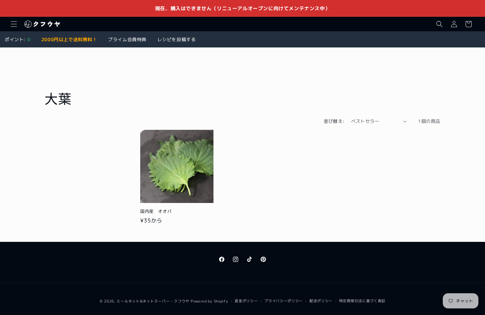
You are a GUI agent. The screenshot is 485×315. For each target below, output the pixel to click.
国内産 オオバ (156, 211)
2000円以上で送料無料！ (69, 39)
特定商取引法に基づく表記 (362, 300)
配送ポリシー (321, 300)
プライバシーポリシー (283, 300)
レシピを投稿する (176, 39)
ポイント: (17, 39)
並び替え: (334, 121)
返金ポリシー (246, 300)
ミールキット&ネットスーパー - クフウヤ (152, 301)
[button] (14, 24)
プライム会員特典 (127, 39)
